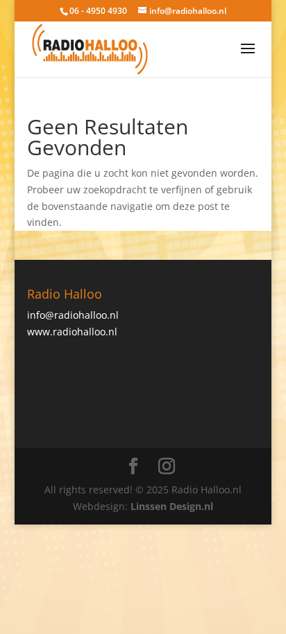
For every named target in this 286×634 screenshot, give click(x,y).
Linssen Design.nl (172, 506)
